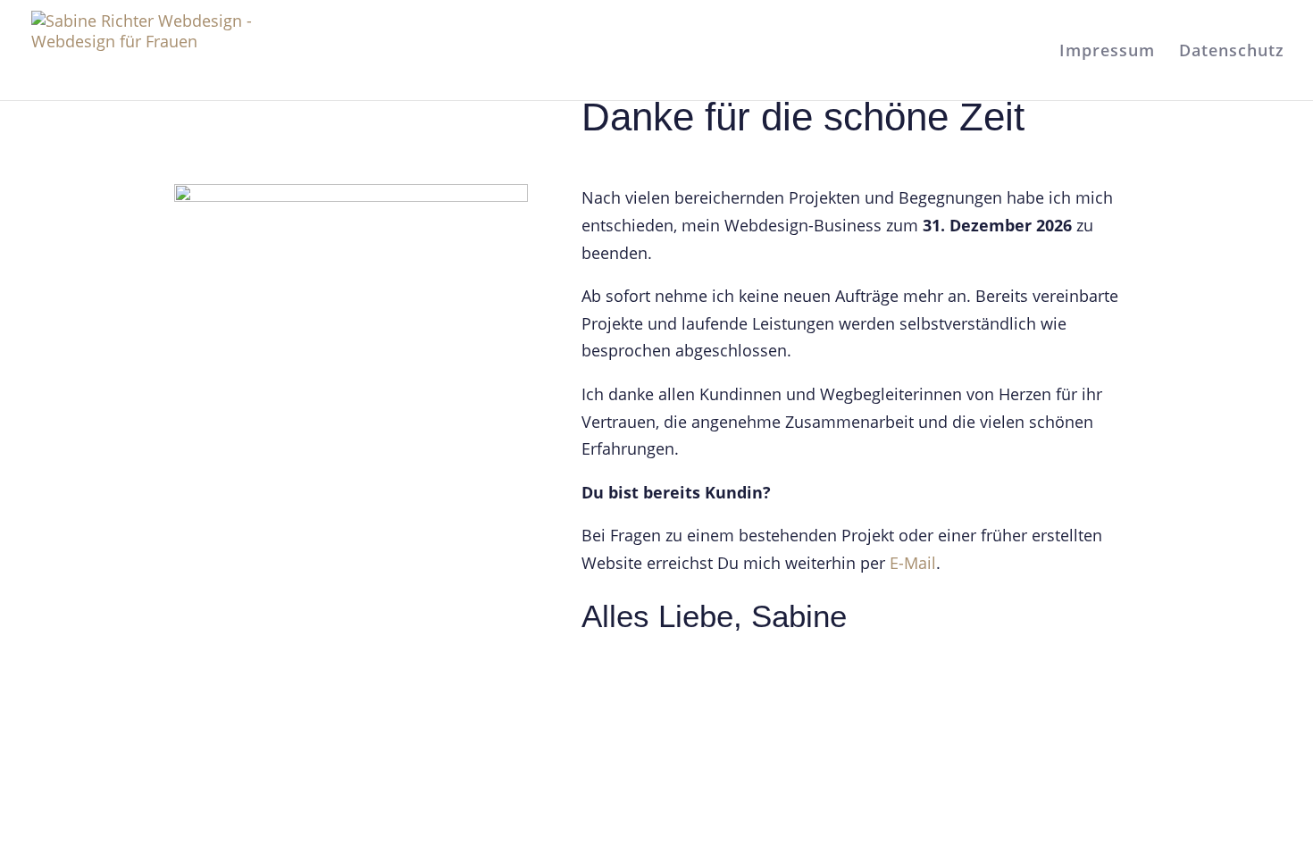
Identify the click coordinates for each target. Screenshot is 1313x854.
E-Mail (913, 563)
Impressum (1107, 52)
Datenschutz (1231, 52)
